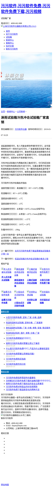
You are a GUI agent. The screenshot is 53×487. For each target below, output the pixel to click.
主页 (3, 112)
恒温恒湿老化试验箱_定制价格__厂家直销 (24, 323)
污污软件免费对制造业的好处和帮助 (21, 387)
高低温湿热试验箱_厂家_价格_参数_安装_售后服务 (28, 328)
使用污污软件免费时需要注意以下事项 (22, 343)
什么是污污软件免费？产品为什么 (24, 441)
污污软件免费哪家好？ (19, 338)
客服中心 (10, 43)
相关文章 (5, 372)
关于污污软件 (12, 34)
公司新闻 (21, 112)
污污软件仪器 (21, 129)
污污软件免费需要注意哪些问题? (20, 354)
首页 (8, 31)
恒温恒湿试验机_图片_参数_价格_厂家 (22, 333)
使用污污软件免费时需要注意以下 (20, 444)
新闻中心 (10, 40)
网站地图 (14, 477)
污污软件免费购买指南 (16, 359)
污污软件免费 (16, 466)
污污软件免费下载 (31, 466)
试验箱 (9, 37)
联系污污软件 (12, 49)
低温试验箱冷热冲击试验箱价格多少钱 (31, 259)
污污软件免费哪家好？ (18, 438)
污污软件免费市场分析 (16, 364)
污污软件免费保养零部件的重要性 (20, 378)
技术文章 (10, 46)
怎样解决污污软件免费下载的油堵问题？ (28, 381)
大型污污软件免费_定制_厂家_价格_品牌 (23, 317)
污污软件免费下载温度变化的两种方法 (22, 390)
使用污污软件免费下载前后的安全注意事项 (24, 384)
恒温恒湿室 (26, 469)
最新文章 (5, 312)
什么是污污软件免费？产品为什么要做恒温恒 (27, 349)
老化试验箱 (46, 466)
